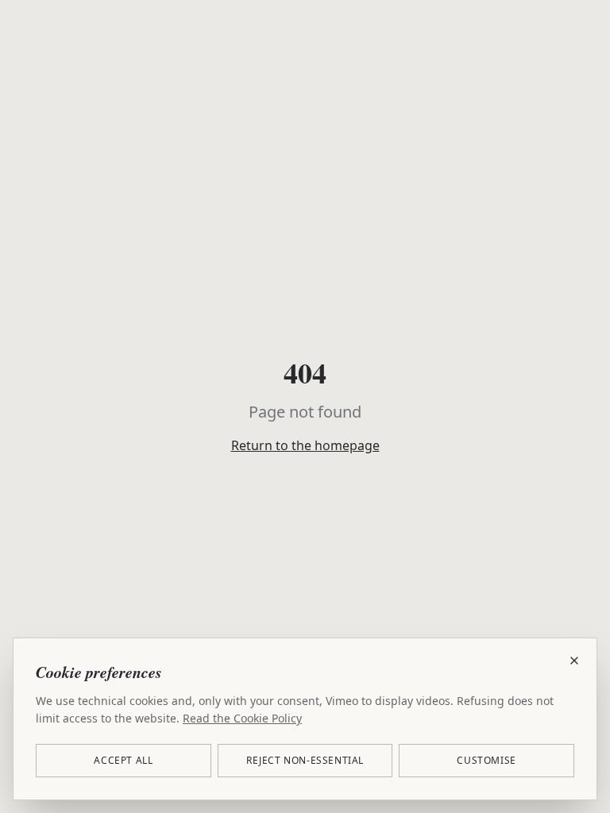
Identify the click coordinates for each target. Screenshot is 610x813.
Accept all (123, 760)
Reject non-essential (305, 760)
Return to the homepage (305, 445)
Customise (486, 760)
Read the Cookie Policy (242, 718)
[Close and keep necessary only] (574, 660)
